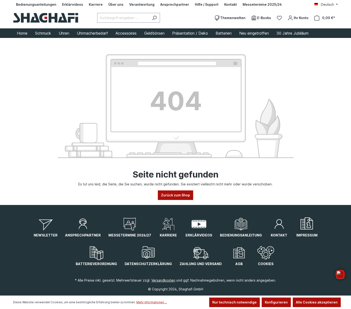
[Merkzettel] (279, 17)
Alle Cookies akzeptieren (317, 302)
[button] (340, 274)
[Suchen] (154, 18)
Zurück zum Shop (175, 195)
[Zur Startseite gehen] (45, 18)
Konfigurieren (276, 302)
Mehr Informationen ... (151, 302)
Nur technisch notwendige (234, 302)
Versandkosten (163, 280)
